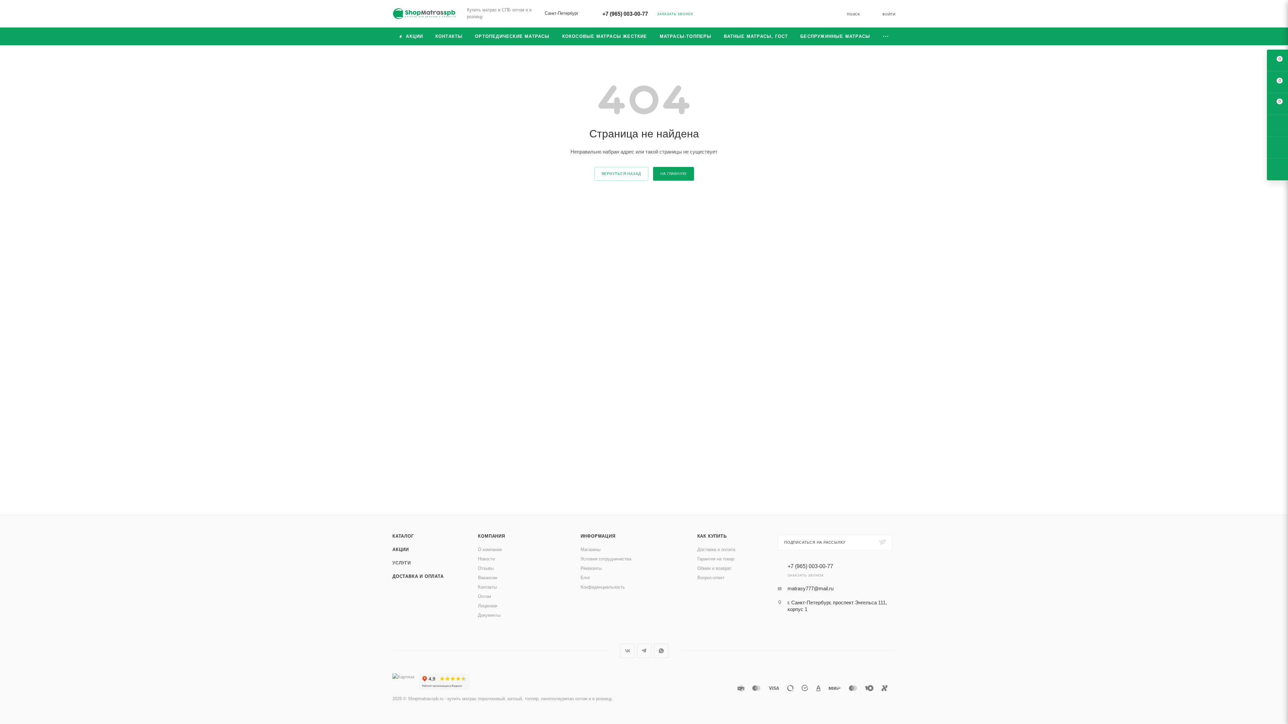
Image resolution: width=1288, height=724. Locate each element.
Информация (598, 536)
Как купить (712, 536)
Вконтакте (627, 651)
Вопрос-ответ (710, 577)
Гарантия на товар (715, 558)
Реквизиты (591, 568)
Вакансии (487, 577)
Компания (491, 536)
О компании (490, 549)
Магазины (590, 549)
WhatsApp (661, 651)
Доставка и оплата (418, 576)
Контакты (487, 587)
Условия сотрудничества (606, 558)
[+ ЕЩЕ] (886, 36)
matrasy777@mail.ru (811, 588)
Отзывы (486, 568)
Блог (585, 577)
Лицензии (487, 605)
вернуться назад (621, 174)
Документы (489, 615)
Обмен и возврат (714, 568)
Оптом (484, 596)
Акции (400, 549)
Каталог (403, 536)
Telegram (644, 651)
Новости (486, 558)
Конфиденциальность (603, 587)
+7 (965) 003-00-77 (625, 14)
